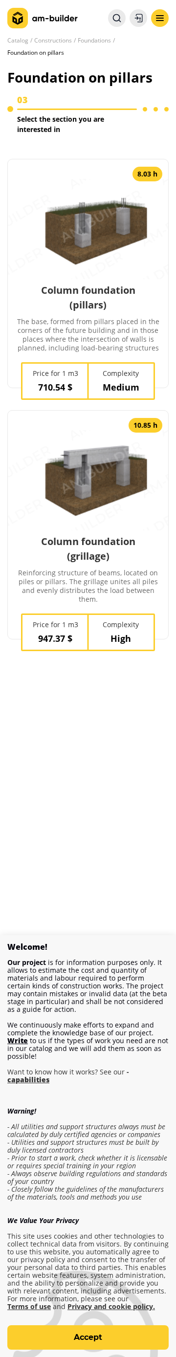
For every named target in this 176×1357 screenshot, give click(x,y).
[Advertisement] (88, 779)
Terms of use (29, 1307)
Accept (88, 1337)
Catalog (17, 40)
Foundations (94, 40)
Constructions (53, 40)
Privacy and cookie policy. (111, 1307)
